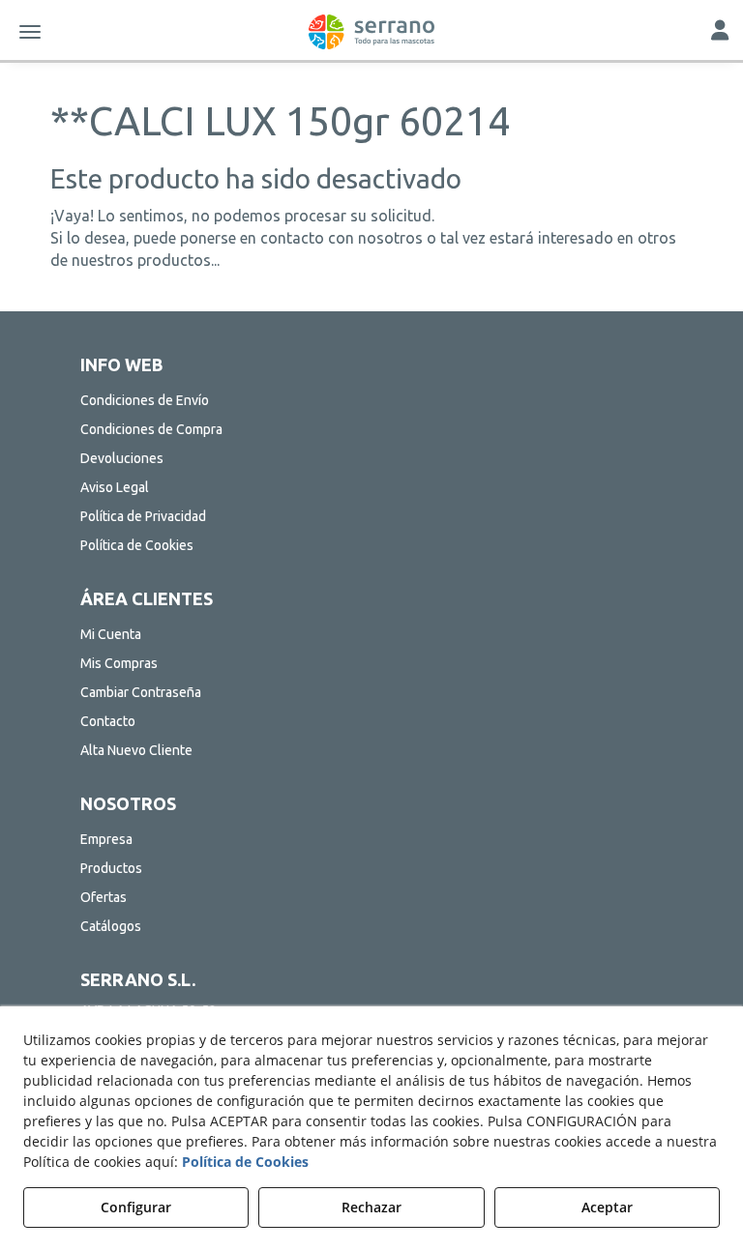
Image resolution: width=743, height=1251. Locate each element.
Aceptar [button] (607, 1207)
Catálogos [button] (110, 926)
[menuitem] (371, 400)
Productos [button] (111, 868)
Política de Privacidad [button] (143, 516)
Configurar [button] (136, 1207)
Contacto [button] (107, 721)
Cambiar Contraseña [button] (140, 692)
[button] (371, 32)
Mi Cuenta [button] (110, 634)
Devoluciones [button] (121, 458)
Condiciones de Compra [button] (151, 429)
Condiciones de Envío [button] (144, 400)
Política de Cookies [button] (136, 545)
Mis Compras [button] (119, 663)
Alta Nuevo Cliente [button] (136, 750)
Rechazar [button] (371, 1207)
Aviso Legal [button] (114, 487)
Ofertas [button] (103, 897)
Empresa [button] (106, 839)
